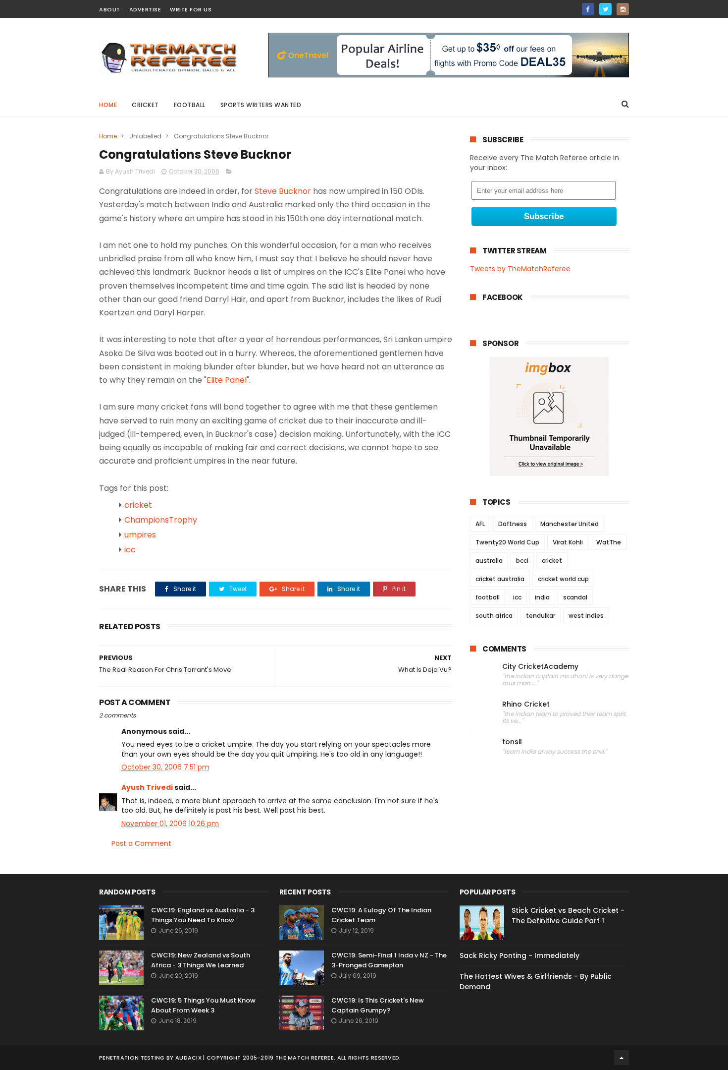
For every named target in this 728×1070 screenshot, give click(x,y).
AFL (480, 524)
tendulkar (540, 615)
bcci (522, 560)
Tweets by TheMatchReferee (520, 269)
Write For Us (190, 9)
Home (108, 105)
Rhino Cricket (526, 704)
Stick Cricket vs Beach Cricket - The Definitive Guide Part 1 (568, 915)
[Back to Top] (621, 1057)
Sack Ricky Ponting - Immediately (519, 955)
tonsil (512, 742)
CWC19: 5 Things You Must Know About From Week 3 (203, 1005)
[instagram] (623, 9)
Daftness (512, 524)
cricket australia (499, 579)
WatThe (608, 542)
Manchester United (569, 524)
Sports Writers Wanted (261, 105)
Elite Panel (227, 380)
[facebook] (588, 9)
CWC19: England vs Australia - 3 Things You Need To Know (203, 915)
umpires (140, 534)
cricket (145, 105)
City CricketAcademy (540, 666)
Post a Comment (141, 843)
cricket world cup (563, 579)
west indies (586, 615)
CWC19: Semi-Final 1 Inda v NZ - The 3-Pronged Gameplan (389, 960)
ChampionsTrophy (160, 520)
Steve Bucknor (283, 191)
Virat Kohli (568, 542)
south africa (494, 615)
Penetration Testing (132, 1058)
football (487, 597)
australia (489, 560)
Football (190, 105)
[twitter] (605, 9)
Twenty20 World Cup (507, 542)
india (542, 597)
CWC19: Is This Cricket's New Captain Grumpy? (377, 1005)
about (109, 9)
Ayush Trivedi (147, 787)
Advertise (145, 9)
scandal (575, 597)
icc (130, 549)
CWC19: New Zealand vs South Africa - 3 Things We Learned (200, 960)
